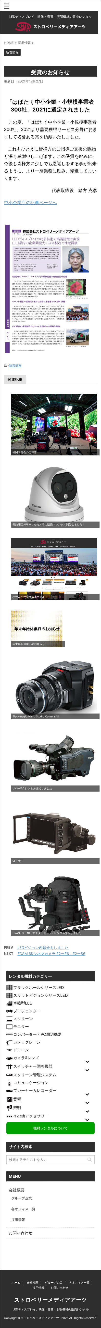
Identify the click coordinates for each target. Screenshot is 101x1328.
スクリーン (23, 1018)
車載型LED (23, 1003)
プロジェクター (27, 1010)
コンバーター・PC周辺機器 (37, 1034)
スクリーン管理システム (34, 1074)
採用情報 (18, 1219)
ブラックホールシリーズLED (38, 987)
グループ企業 (21, 1198)
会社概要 (17, 1189)
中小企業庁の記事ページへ (30, 202)
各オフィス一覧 (23, 1209)
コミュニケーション (31, 1082)
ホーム (16, 1282)
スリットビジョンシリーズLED (40, 995)
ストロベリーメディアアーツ (50, 1300)
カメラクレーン (27, 1042)
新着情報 (15, 365)
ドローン (21, 1049)
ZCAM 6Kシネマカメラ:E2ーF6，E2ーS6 (51, 953)
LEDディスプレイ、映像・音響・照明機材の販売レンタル (51, 1309)
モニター (21, 1026)
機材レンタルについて (50, 1128)
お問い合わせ (20, 1232)
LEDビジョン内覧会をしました (42, 947)
